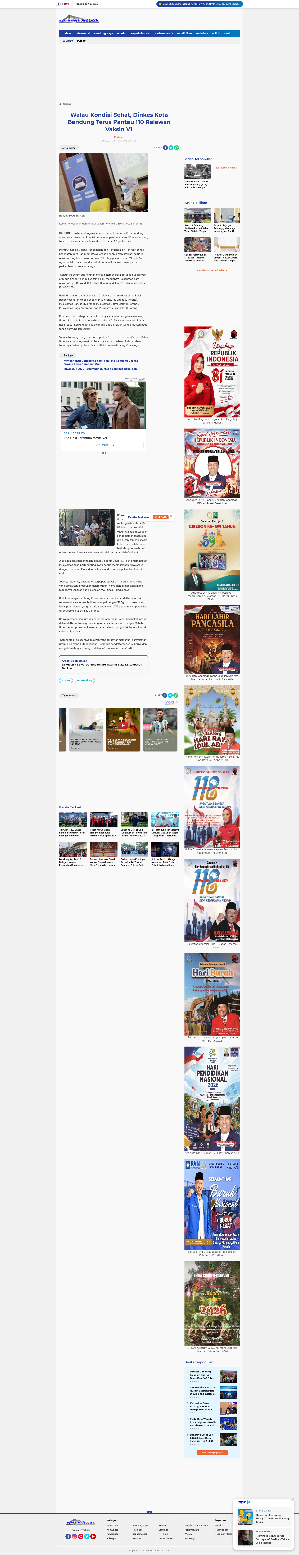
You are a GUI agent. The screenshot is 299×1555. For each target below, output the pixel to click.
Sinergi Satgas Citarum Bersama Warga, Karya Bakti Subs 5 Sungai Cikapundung (196, 184)
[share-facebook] (165, 147)
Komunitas (112, 1529)
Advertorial (82, 33)
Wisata (188, 1534)
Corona (66, 680)
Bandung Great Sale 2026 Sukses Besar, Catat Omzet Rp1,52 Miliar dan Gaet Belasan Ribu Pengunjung (202, 1438)
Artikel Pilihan (195, 203)
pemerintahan (165, 1538)
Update (161, 517)
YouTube (95, 1540)
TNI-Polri (163, 1534)
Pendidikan (184, 33)
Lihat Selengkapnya (211, 1452)
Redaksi (219, 1525)
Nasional (137, 1529)
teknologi (189, 1538)
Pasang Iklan (221, 1529)
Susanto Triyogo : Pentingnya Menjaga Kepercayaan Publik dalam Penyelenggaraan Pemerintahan (226, 228)
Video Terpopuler (198, 159)
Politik (216, 33)
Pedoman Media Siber (226, 1534)
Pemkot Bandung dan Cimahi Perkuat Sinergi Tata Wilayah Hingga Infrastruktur (226, 257)
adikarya (111, 1538)
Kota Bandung (84, 680)
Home (65, 4)
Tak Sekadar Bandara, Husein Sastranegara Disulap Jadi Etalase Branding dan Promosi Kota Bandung (203, 1390)
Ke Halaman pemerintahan (211, 270)
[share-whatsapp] (176, 147)
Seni (227, 33)
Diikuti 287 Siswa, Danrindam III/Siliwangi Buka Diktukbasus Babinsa (102, 666)
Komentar (70, 148)
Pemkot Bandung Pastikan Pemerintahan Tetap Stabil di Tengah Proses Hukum (196, 228)
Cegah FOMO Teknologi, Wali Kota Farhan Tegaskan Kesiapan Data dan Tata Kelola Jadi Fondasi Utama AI (201, 4)
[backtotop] (149, 1514)
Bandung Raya (103, 33)
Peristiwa (202, 33)
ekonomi (137, 1538)
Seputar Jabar (140, 1534)
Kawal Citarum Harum (196, 1525)
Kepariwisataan (141, 33)
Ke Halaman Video (226, 167)
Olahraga (163, 1529)
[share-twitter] (171, 147)
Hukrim (121, 33)
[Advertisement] (149, 71)
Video (69, 40)
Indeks (67, 33)
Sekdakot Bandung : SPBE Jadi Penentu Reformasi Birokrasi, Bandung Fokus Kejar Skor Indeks (195, 257)
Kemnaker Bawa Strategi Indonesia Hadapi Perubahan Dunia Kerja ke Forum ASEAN (202, 1406)
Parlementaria (164, 33)
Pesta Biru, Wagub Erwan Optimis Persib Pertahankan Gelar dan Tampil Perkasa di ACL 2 (203, 1422)
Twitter (88, 1540)
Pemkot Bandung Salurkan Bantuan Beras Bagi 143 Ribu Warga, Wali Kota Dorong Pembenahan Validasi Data (202, 1375)
